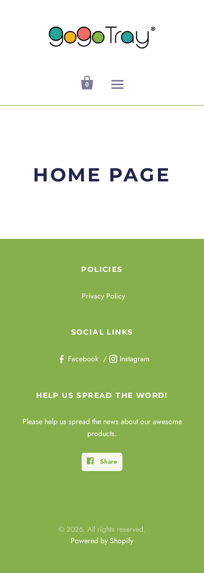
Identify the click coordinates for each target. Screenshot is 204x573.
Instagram (135, 358)
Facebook (83, 358)
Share (107, 461)
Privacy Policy (103, 296)
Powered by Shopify (102, 540)
